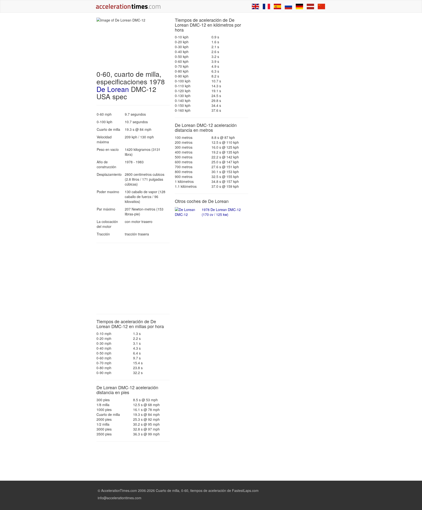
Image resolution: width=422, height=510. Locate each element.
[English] (255, 6)
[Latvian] (310, 6)
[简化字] (321, 6)
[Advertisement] (133, 278)
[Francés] (266, 6)
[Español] (277, 6)
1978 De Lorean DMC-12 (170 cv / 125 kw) (221, 212)
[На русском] (288, 6)
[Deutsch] (299, 6)
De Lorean (112, 89)
